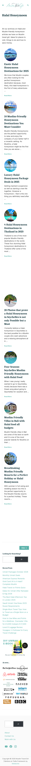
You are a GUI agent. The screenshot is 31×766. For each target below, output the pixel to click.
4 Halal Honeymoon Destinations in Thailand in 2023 (15, 228)
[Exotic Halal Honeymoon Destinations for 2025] (10, 54)
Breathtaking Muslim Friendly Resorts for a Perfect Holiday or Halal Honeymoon (16, 475)
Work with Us (10, 739)
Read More (8, 95)
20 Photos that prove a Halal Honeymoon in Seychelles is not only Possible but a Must (16, 317)
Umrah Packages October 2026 (15, 572)
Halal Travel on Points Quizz (14, 588)
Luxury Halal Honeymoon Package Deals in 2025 (16, 178)
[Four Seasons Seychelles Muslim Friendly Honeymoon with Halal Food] (10, 357)
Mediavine (15, 764)
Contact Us (9, 736)
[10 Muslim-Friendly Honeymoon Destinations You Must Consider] (10, 107)
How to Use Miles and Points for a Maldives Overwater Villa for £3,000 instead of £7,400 (15, 621)
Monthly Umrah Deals (11, 575)
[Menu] (3, 5)
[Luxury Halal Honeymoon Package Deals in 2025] (10, 165)
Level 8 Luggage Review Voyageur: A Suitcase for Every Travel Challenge (15, 630)
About (7, 733)
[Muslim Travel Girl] (15, 5)
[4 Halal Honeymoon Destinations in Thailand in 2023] (10, 215)
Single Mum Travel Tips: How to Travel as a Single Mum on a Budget (15, 612)
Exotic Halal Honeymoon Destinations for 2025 (16, 68)
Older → (24, 548)
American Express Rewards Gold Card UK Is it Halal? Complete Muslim (14, 581)
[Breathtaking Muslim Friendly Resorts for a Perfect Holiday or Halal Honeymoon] (10, 458)
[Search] (21, 559)
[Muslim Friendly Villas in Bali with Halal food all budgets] (10, 408)
